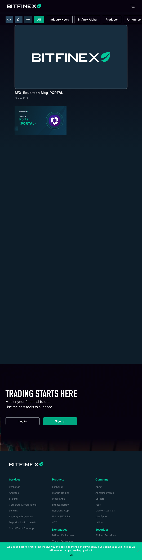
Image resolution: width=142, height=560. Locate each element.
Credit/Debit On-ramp (21, 528)
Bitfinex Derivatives (63, 535)
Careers (99, 498)
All (39, 19)
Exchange (14, 486)
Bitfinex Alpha (87, 19)
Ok (71, 554)
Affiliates (14, 492)
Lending (13, 510)
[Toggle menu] (132, 6)
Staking (13, 498)
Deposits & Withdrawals (22, 522)
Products (112, 19)
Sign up (66, 421)
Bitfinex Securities (105, 535)
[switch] (28, 19)
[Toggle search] (9, 19)
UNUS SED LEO (61, 516)
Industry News (59, 19)
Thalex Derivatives (62, 541)
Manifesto (101, 516)
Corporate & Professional (23, 504)
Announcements (104, 492)
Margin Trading (60, 492)
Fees (98, 504)
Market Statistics (105, 510)
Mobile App (58, 498)
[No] (137, 551)
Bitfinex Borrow (60, 504)
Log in (29, 421)
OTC (54, 522)
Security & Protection (21, 516)
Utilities (99, 522)
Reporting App (60, 510)
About (98, 486)
